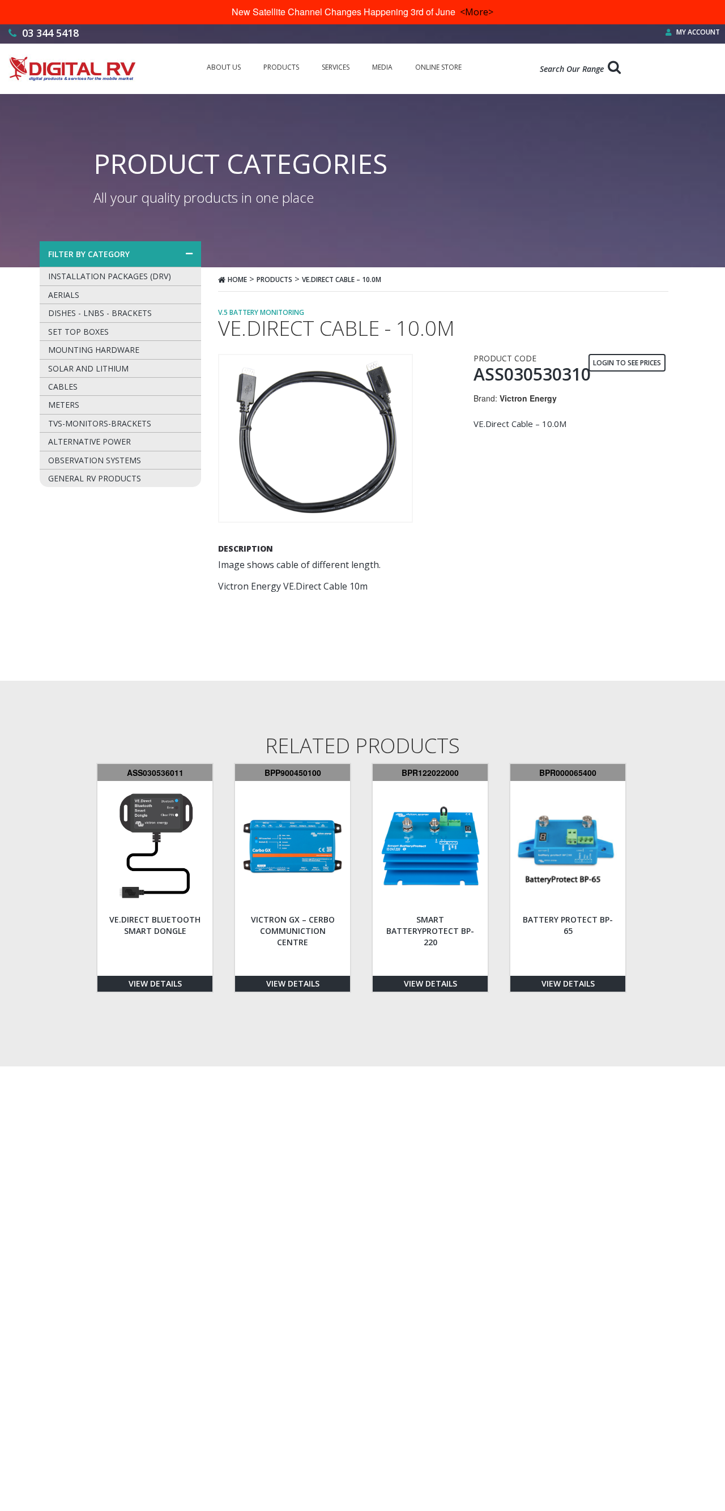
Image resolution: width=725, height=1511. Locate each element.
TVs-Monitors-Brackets (99, 423)
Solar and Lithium (88, 368)
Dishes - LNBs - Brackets (100, 313)
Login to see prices (627, 363)
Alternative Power (89, 441)
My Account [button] (697, 32)
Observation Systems (94, 460)
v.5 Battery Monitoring (261, 312)
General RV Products (94, 478)
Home (237, 279)
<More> (476, 12)
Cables (63, 386)
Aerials (63, 294)
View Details (155, 983)
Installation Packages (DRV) (109, 276)
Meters (63, 404)
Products (274, 279)
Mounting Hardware (93, 349)
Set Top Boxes (78, 331)
